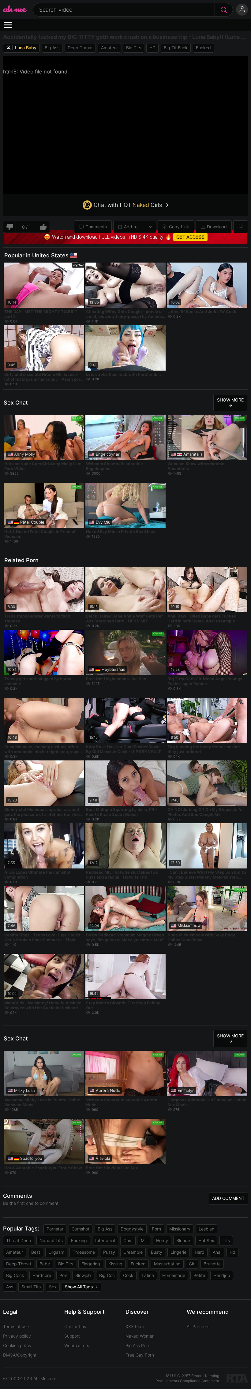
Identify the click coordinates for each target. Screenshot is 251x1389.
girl (192, 1263)
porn (156, 1228)
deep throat (80, 47)
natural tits (51, 1240)
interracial (105, 1240)
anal (217, 1252)
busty (156, 1252)
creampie (133, 1252)
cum (128, 1240)
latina (148, 1275)
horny (162, 1240)
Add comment (228, 1198)
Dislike (9, 227)
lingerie (178, 1252)
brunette (212, 1263)
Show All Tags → (81, 1286)
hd (232, 1252)
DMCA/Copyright (19, 1354)
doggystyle (132, 1228)
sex (53, 1286)
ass (9, 1286)
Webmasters (76, 1345)
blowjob (83, 1275)
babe (44, 1263)
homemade (173, 1275)
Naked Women (140, 1336)
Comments (96, 226)
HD (152, 47)
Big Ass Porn (138, 1345)
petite (199, 1275)
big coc (107, 1275)
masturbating (167, 1263)
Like (43, 227)
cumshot (80, 1228)
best (35, 1252)
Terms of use (16, 1326)
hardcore (41, 1275)
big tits (133, 47)
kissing (115, 1263)
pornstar (55, 1228)
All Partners (198, 1326)
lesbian (206, 1228)
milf (144, 1240)
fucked (203, 47)
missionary (179, 1228)
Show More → (230, 402)
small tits (31, 1286)
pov (63, 1275)
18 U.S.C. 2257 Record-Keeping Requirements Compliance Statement (187, 1378)
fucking (79, 1240)
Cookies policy (17, 1345)
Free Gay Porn (140, 1354)
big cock (15, 1275)
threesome (84, 1252)
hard (199, 1252)
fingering (90, 1263)
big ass (52, 47)
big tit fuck (176, 47)
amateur (109, 47)
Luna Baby (25, 47)
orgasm (56, 1252)
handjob (221, 1275)
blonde (183, 1240)
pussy (109, 1252)
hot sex (206, 1240)
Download (217, 226)
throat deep (18, 1240)
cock (128, 1275)
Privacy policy (17, 1336)
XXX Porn (135, 1326)
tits (226, 1240)
